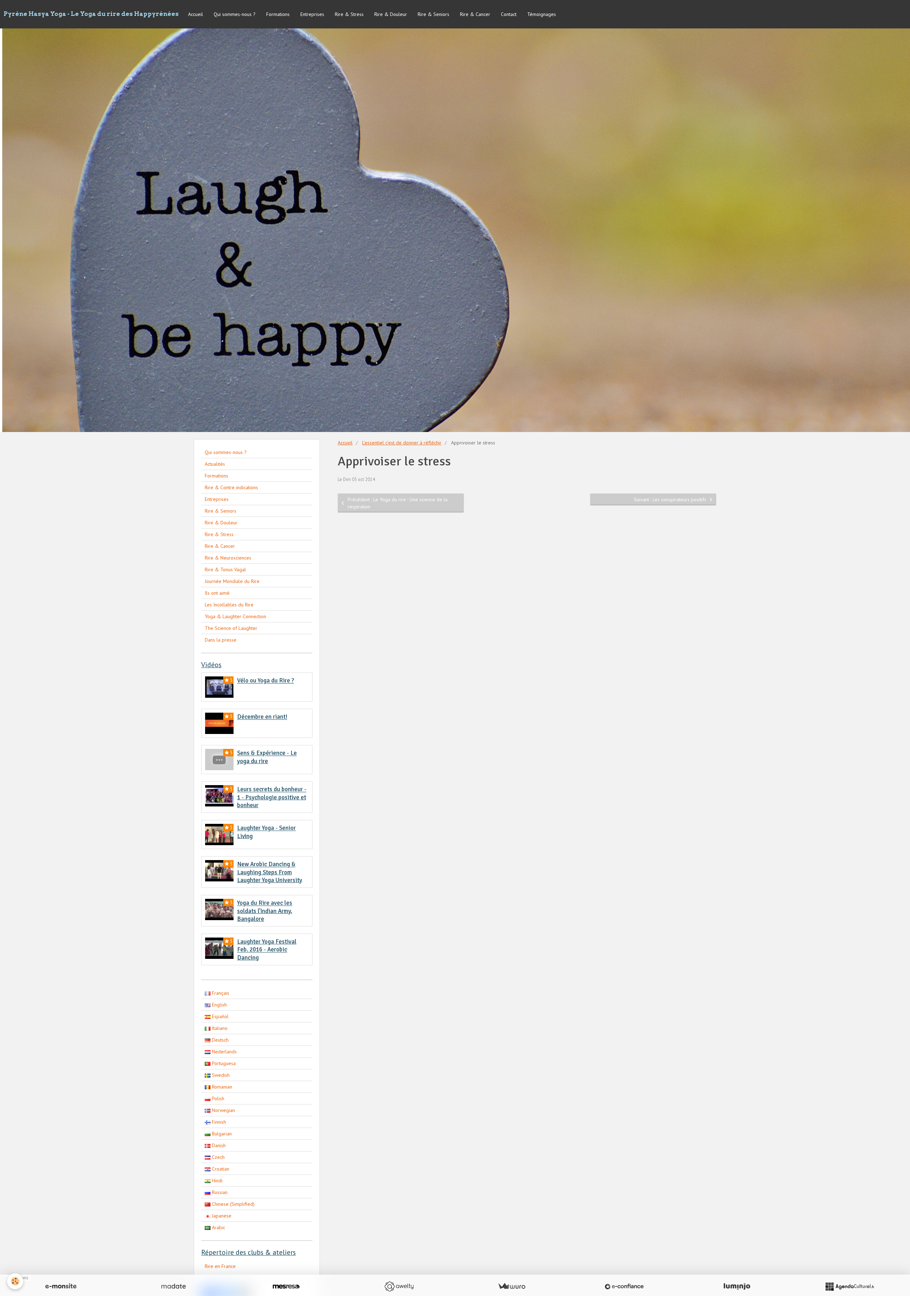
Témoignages (541, 14)
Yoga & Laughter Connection (235, 616)
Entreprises (312, 14)
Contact (508, 14)
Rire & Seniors (433, 14)
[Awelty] (398, 1286)
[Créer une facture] (511, 1286)
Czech (217, 1157)
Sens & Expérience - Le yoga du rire (267, 757)
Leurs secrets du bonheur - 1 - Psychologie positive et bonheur (271, 797)
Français (219, 993)
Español (219, 1016)
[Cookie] (15, 1281)
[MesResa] (286, 1286)
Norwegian (222, 1110)
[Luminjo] (737, 1286)
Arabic (217, 1227)
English (218, 1004)
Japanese (220, 1216)
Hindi (216, 1180)
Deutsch (219, 1040)
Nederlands (223, 1051)
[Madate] (173, 1286)
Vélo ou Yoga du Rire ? (265, 681)
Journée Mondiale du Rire (232, 581)
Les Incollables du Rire (229, 604)
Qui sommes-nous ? (235, 14)
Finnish (218, 1122)
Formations (278, 14)
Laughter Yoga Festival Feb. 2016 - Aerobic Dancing (266, 949)
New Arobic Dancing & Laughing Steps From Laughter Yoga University (269, 872)
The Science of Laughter (231, 628)
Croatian (219, 1169)
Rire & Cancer (475, 14)
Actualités (215, 464)
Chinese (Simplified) (232, 1204)
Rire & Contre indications (231, 487)
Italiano (219, 1028)
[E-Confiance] (624, 1286)
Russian (219, 1192)
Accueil (195, 14)
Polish (217, 1098)
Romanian (221, 1087)
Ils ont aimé (217, 593)
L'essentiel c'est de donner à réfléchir (401, 442)
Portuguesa (223, 1063)
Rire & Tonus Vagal (225, 569)
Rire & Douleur (390, 14)
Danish (218, 1145)
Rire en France (220, 1266)
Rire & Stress (349, 14)
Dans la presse (220, 640)
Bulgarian (221, 1133)
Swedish (220, 1075)
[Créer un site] (60, 1286)
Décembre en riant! (262, 717)
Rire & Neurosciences (228, 558)
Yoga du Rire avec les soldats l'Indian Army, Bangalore (265, 911)
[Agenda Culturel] (849, 1286)
